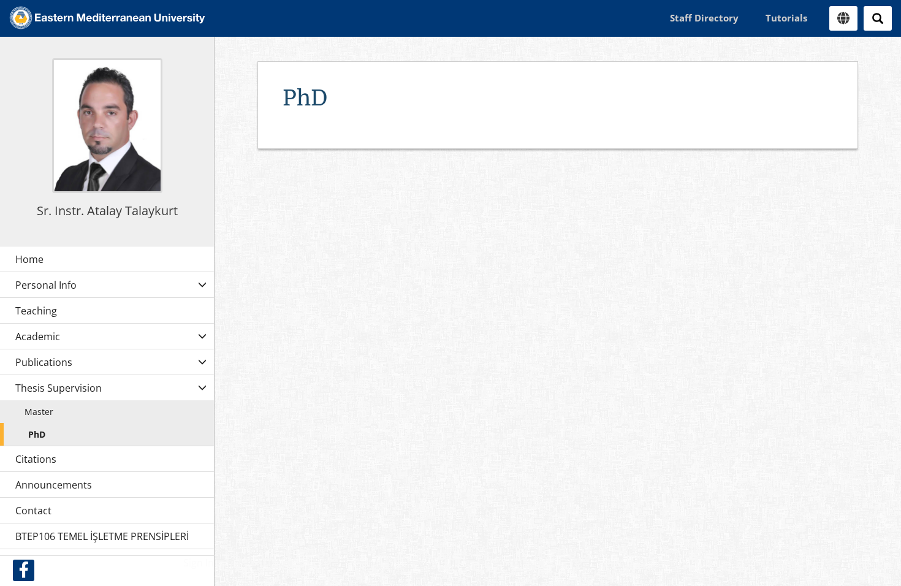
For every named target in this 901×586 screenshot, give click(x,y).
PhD (36, 434)
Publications (43, 362)
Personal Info (46, 285)
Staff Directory (704, 18)
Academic (37, 336)
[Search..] (878, 18)
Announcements (53, 485)
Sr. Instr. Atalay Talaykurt (107, 210)
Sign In (198, 562)
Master (39, 411)
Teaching (36, 311)
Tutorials (786, 18)
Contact (33, 510)
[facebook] (23, 570)
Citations (35, 459)
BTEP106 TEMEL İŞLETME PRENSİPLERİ (102, 536)
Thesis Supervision (58, 388)
